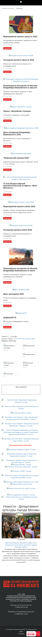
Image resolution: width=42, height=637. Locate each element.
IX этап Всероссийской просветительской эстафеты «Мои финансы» (20, 185)
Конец (28, 338)
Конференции (24, 356)
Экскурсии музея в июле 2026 (17, 229)
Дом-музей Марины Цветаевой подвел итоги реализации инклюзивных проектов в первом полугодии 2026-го (21, 545)
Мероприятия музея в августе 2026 (20, 36)
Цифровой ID (9, 317)
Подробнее (7, 48)
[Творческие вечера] (31, 364)
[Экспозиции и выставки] (11, 346)
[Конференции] (31, 354)
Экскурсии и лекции (5, 367)
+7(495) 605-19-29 (21, 614)
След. (23, 338)
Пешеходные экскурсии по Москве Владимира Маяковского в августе (20, 86)
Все (33, 338)
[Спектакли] (11, 373)
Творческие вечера (24, 367)
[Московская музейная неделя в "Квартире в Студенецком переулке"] (21, 454)
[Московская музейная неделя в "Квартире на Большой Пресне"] (21, 461)
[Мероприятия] (31, 345)
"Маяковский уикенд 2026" (16, 158)
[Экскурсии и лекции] (11, 364)
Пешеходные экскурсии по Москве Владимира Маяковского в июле (20, 269)
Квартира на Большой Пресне (21, 605)
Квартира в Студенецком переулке (21, 611)
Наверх (21, 633)
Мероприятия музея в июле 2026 (19, 206)
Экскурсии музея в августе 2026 (18, 60)
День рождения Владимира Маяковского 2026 (16, 133)
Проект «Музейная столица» (17, 111)
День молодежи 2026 (13, 294)
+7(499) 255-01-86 (21, 607)
